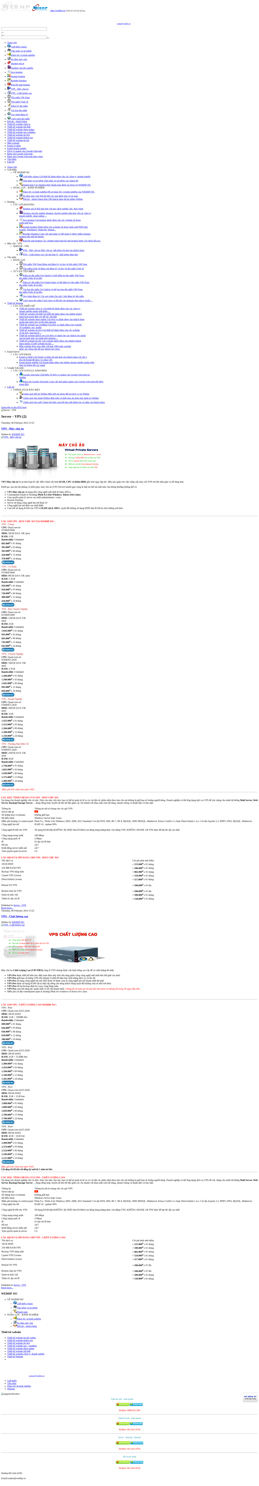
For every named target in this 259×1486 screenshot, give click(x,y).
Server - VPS (19, 905)
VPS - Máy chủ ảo (12, 428)
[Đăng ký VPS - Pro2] (7, 1083)
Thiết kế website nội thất (18, 127)
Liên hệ (10, 162)
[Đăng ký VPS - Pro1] (7, 1044)
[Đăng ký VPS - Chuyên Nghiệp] (7, 695)
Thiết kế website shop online (20, 129)
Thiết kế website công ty (18, 124)
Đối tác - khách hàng (17, 121)
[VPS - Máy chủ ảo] (11, 437)
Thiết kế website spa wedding (21, 132)
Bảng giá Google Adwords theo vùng (25, 156)
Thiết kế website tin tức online (21, 1337)
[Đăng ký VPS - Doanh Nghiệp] (7, 740)
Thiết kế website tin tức (18, 140)
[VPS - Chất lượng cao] (13, 925)
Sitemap (11, 1389)
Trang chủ (12, 42)
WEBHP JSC (18, 434)
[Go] (2, 32)
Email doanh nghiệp (16, 148)
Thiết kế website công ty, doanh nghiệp (25, 1354)
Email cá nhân (14, 145)
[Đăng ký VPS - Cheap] (7, 563)
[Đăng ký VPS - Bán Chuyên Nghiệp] (7, 650)
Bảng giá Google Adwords (20, 154)
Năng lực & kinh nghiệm (19, 1386)
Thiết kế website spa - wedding (22, 1346)
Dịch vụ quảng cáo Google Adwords (24, 151)
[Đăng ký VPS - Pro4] (7, 1163)
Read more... (7, 908)
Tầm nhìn (11, 1383)
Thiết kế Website (15, 303)
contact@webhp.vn (124, 24)
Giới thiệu (12, 1380)
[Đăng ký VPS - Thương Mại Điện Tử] (7, 785)
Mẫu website (13, 143)
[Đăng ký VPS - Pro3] (7, 1123)
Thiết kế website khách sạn (20, 137)
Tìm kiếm (11, 159)
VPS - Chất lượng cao (14, 916)
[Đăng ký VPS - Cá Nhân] (7, 605)
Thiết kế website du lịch (18, 135)
